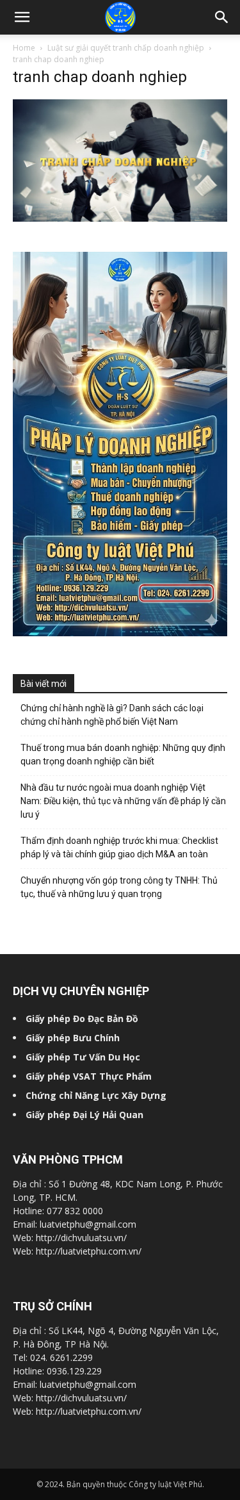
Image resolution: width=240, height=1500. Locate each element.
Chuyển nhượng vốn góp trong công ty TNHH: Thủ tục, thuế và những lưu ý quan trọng (119, 887)
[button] (222, 17)
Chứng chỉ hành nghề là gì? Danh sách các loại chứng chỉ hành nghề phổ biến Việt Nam (112, 715)
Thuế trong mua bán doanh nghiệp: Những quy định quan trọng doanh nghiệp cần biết (122, 754)
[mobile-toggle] (21, 17)
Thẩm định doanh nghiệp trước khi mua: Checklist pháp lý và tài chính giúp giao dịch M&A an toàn (119, 847)
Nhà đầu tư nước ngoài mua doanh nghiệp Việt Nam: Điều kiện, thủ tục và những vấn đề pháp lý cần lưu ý (123, 801)
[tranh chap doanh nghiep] (120, 218)
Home (24, 47)
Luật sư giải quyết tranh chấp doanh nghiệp (125, 47)
